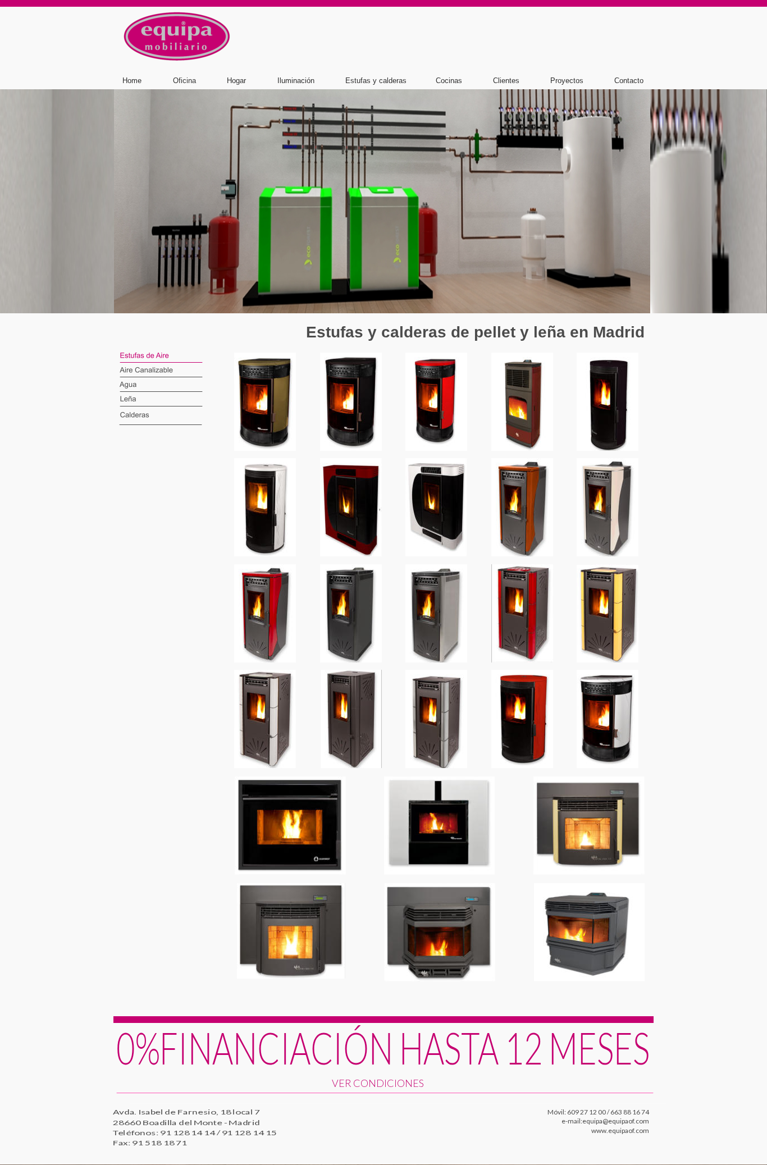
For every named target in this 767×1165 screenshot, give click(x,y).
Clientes (506, 80)
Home (131, 80)
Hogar (236, 80)
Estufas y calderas (376, 80)
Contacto (628, 80)
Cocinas (449, 80)
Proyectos (566, 80)
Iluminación (295, 80)
